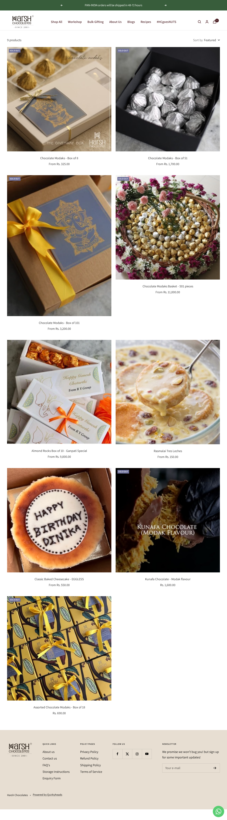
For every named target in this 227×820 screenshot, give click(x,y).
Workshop (75, 22)
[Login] (207, 21)
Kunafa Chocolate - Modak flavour (167, 579)
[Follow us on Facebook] (117, 754)
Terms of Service (91, 772)
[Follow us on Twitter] (127, 754)
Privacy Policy (89, 752)
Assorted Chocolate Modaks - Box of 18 (59, 707)
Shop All (56, 22)
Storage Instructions (56, 772)
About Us (115, 22)
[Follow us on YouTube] (147, 754)
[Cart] (214, 21)
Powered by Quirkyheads (47, 795)
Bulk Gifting (95, 22)
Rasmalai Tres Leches (168, 451)
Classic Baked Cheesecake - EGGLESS (59, 579)
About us (48, 752)
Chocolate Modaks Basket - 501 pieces (168, 286)
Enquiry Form (52, 778)
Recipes (146, 22)
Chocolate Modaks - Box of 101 (59, 323)
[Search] (199, 21)
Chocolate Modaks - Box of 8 (59, 158)
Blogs (131, 22)
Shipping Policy (90, 765)
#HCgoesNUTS (166, 22)
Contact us (50, 758)
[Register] (214, 768)
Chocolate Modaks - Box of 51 (167, 158)
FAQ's (46, 765)
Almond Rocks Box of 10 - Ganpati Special (59, 451)
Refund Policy (89, 758)
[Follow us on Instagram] (137, 754)
